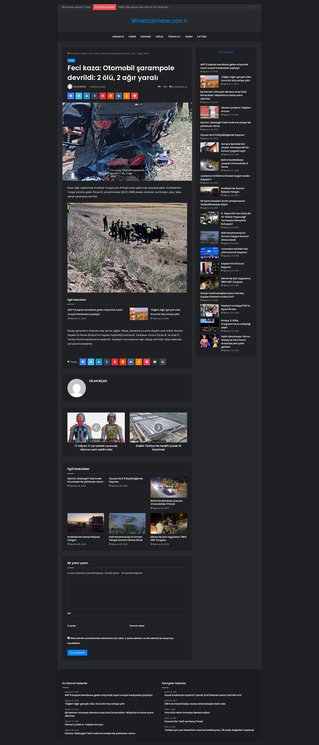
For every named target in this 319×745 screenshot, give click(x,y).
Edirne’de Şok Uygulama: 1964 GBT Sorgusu (168, 538)
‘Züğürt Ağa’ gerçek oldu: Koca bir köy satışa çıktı (236, 78)
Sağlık (159, 36)
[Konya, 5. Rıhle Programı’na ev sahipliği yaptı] (209, 325)
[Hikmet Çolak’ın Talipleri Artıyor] (209, 112)
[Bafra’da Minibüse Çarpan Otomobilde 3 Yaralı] (169, 487)
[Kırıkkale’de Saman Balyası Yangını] (85, 523)
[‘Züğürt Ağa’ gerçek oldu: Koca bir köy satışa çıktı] (139, 314)
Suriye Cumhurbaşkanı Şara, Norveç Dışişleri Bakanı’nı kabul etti (222, 295)
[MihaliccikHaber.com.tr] (159, 21)
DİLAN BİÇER (79, 86)
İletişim (202, 36)
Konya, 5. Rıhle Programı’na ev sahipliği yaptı (236, 324)
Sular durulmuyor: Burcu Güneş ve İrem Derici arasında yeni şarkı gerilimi (235, 342)
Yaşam (189, 36)
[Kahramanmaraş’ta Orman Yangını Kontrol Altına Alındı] (127, 523)
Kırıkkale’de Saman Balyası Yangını (83, 538)
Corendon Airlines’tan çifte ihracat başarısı (234, 250)
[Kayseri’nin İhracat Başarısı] (209, 268)
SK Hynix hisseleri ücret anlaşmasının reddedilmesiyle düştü (222, 202)
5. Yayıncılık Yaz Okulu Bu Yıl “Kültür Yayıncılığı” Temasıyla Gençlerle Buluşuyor (236, 219)
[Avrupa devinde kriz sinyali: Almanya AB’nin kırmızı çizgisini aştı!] (209, 147)
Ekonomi (146, 36)
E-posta (72, 625)
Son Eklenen (226, 52)
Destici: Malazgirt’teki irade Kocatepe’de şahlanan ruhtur (85, 480)
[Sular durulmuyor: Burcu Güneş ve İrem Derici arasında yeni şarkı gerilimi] (209, 341)
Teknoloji (174, 36)
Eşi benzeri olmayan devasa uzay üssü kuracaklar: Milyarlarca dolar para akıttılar (159, 7)
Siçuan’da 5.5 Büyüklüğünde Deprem (126, 480)
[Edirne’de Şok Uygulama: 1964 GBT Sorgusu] (169, 523)
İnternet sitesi (137, 625)
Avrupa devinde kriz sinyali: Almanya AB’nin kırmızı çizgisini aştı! (235, 147)
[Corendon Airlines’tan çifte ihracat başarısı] (209, 253)
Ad (69, 613)
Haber (132, 36)
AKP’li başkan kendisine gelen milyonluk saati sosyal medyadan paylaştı (224, 66)
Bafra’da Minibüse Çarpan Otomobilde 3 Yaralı (167, 502)
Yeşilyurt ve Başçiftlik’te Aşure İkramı (235, 307)
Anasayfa (118, 36)
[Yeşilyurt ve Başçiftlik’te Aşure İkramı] (209, 310)
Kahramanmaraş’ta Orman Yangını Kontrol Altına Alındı (126, 538)
